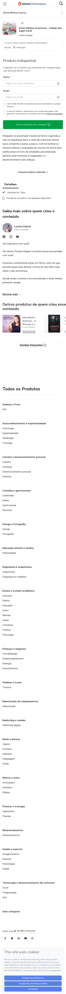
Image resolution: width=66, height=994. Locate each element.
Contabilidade (9, 653)
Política (6, 630)
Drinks (5, 500)
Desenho (7, 787)
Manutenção (9, 706)
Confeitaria (8, 495)
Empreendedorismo (12, 658)
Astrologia (8, 428)
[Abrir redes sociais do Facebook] (4, 237)
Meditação (8, 438)
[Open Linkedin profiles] (18, 938)
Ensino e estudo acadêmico (18, 591)
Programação (9, 892)
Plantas (6, 816)
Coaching (7, 467)
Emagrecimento (10, 854)
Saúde (5, 868)
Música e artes (11, 777)
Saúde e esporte (12, 849)
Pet (4, 409)
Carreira (6, 462)
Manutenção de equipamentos (20, 701)
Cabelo (6, 744)
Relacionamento (11, 835)
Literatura (7, 625)
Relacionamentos (12, 830)
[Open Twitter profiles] (12, 938)
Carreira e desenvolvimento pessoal (24, 457)
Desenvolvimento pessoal (16, 471)
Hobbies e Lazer (12, 682)
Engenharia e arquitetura (17, 567)
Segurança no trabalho (14, 576)
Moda (5, 763)
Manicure (7, 754)
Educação (7, 605)
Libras (5, 620)
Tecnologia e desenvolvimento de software (28, 883)
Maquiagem (8, 759)
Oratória (6, 476)
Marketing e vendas (14, 720)
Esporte (6, 859)
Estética (7, 749)
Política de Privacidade (54, 114)
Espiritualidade (10, 433)
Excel (5, 887)
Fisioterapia (8, 864)
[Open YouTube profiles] (25, 938)
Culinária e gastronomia (16, 490)
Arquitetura (8, 572)
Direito (6, 600)
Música (6, 792)
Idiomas (6, 615)
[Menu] (4, 3)
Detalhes (10, 184)
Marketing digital (11, 725)
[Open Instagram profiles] (32, 938)
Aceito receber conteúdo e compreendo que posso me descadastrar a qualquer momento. (34, 105)
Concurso (7, 595)
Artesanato (8, 782)
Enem (5, 610)
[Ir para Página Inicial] (32, 3)
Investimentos (10, 668)
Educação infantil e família (18, 548)
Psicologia (8, 635)
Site (4, 897)
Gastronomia (9, 505)
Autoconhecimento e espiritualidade (24, 423)
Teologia (7, 443)
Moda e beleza (11, 739)
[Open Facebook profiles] (5, 938)
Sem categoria (11, 911)
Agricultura (8, 811)
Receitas (7, 510)
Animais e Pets (11, 404)
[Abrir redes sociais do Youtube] (17, 237)
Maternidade (9, 553)
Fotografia (8, 534)
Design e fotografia (14, 524)
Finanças (7, 663)
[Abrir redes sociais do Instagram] (10, 237)
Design (6, 529)
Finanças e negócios (14, 649)
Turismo (6, 687)
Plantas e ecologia (13, 806)
